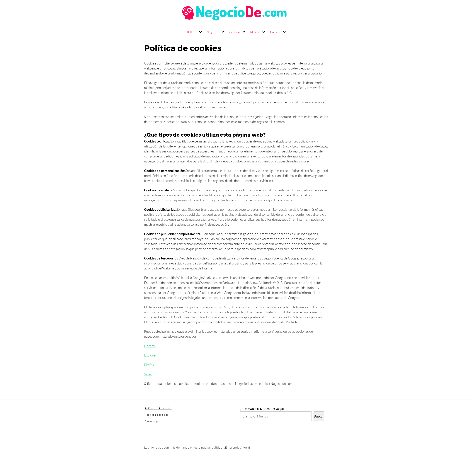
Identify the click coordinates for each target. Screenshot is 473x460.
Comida (275, 32)
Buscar (319, 416)
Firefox (149, 365)
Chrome (150, 346)
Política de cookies (157, 414)
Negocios (213, 32)
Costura (234, 32)
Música (254, 32)
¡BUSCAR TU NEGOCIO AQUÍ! (263, 409)
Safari (148, 374)
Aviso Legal (152, 420)
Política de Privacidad (158, 408)
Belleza (191, 32)
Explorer (150, 355)
